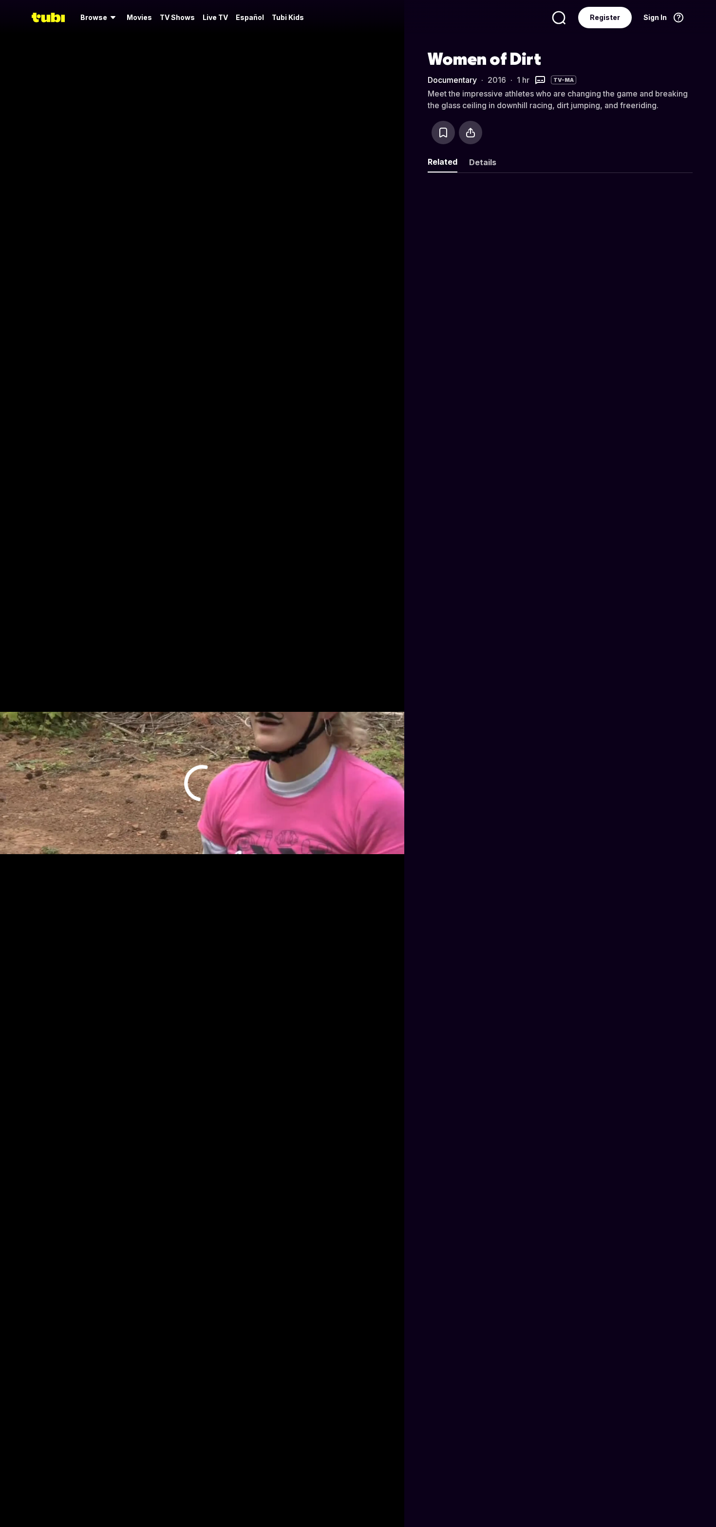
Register (605, 17)
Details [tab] (482, 162)
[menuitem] (99, 17)
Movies (139, 17)
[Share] (470, 132)
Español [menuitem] (250, 17)
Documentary (452, 80)
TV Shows (177, 17)
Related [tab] (442, 162)
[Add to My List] (443, 132)
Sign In (655, 17)
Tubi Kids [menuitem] (288, 17)
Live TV (215, 17)
